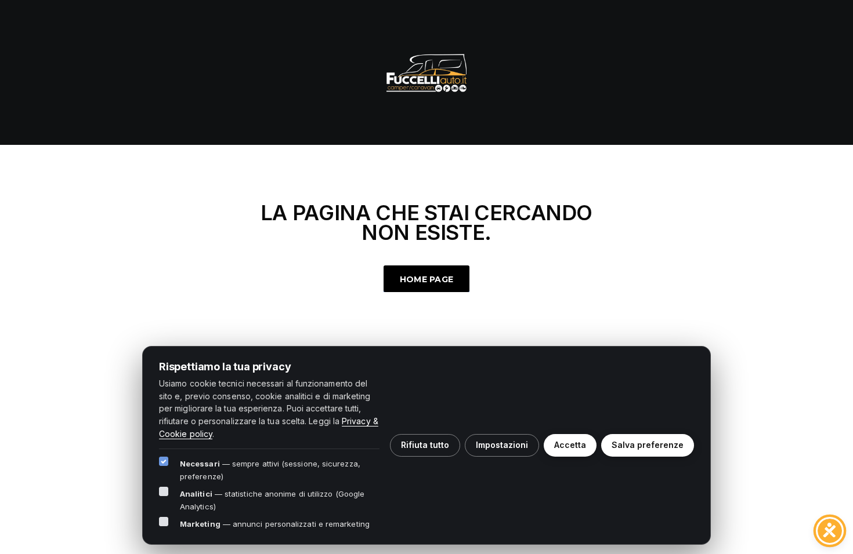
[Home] (426, 71)
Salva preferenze (648, 445)
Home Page (427, 279)
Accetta (570, 445)
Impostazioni (502, 445)
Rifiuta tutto (425, 445)
